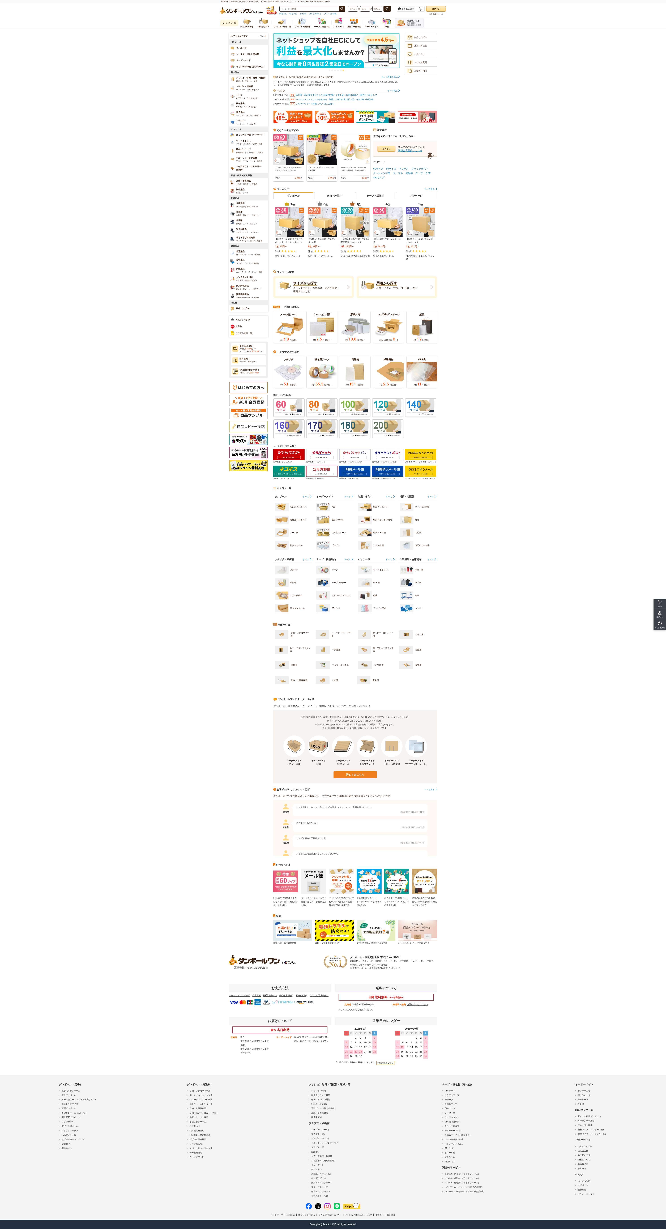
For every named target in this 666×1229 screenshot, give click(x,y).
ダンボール (293, 195)
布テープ (449, 1099)
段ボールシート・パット (73, 1139)
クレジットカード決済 (239, 995)
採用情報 (391, 1215)
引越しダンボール (198, 1122)
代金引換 (256, 995)
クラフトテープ (452, 1095)
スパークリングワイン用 (201, 1148)
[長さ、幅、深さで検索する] (387, 9)
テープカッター (452, 1117)
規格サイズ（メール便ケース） (592, 1134)
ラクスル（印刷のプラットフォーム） (462, 1174)
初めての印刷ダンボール (589, 1116)
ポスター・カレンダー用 (201, 1104)
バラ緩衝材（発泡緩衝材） (323, 1160)
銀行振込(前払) (286, 995)
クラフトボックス (70, 1130)
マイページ (583, 1185)
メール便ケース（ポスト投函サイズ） (79, 1099)
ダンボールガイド (586, 1194)
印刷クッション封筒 (320, 1099)
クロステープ (451, 1104)
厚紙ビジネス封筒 (319, 1113)
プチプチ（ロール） (320, 1129)
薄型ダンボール (69, 1108)
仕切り (581, 1104)
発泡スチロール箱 (319, 1196)
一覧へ (261, 36)
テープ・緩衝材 (375, 195)
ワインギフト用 (197, 1157)
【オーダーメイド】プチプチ (324, 1143)
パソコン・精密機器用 (200, 1135)
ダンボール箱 (584, 1090)
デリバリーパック (453, 1130)
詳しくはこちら (355, 774)
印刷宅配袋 (316, 1117)
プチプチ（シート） (320, 1138)
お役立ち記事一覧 (244, 333)
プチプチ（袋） (318, 1134)
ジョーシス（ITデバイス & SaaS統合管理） (465, 1191)
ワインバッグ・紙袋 (454, 1139)
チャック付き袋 (452, 1126)
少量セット (67, 1144)
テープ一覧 (450, 1113)
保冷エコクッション (320, 1191)
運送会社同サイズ (70, 1104)
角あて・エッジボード (321, 1182)
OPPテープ (450, 1090)
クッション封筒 (330, 14)
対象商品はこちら (385, 1063)
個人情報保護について (328, 1215)
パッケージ (416, 195)
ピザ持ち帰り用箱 (198, 1139)
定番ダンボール (69, 1095)
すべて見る (392, 91)
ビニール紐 (450, 1152)
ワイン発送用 (196, 1144)
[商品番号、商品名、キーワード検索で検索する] (342, 8)
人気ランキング (243, 320)
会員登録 (582, 1189)
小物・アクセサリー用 (200, 1090)
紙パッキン (316, 1169)
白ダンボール (68, 1122)
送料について (584, 1159)
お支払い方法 (584, 1155)
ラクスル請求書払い (319, 995)
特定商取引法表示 (306, 1215)
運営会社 (379, 1215)
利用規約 (291, 1215)
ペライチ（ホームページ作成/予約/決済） (464, 1187)
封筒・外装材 (334, 195)
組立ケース (583, 1099)
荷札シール (450, 1157)
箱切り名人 (450, 1161)
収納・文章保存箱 (198, 1108)
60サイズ (283, 14)
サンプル (398, 173)
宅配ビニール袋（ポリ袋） (323, 1108)
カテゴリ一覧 (230, 23)
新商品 (239, 326)
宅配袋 (409, 173)
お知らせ (582, 1168)
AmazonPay (301, 995)
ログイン (436, 9)
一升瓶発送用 (196, 1152)
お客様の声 (583, 1164)
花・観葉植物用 (197, 1130)
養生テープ (450, 1108)
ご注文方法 (583, 1151)
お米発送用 (195, 1126)
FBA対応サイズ (69, 1135)
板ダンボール (584, 1095)
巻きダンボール (318, 1178)
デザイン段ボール (70, 1126)
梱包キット (67, 1148)
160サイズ (379, 177)
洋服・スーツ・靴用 (199, 1117)
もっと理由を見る (389, 77)
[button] (329, 70)
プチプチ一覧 (317, 1147)
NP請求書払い (270, 995)
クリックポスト (315, 14)
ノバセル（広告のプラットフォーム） (462, 1178)
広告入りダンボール (71, 1090)
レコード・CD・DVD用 (201, 1099)
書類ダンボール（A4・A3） (75, 1113)
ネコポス (303, 14)
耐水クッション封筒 (320, 1095)
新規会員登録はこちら (410, 150)
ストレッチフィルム (454, 1144)
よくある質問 (584, 1181)
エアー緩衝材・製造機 (321, 1156)
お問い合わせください (417, 1004)
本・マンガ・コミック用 (201, 1095)
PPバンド (449, 1148)
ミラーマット (317, 1165)
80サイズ (293, 14)
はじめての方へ (585, 1146)
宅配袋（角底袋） (319, 1104)
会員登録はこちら (436, 14)
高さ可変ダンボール (71, 1117)
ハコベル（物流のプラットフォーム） (462, 1182)
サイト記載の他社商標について (357, 1215)
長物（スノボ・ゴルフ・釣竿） (204, 1113)
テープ (419, 173)
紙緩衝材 (315, 1152)
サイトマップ (277, 1215)
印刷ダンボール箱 (586, 1120)
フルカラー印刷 (585, 1125)
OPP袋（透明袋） (453, 1122)
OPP (428, 173)
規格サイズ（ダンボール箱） (591, 1129)
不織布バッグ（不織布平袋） (458, 1135)
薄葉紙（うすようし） (321, 1174)
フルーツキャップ (319, 1187)
